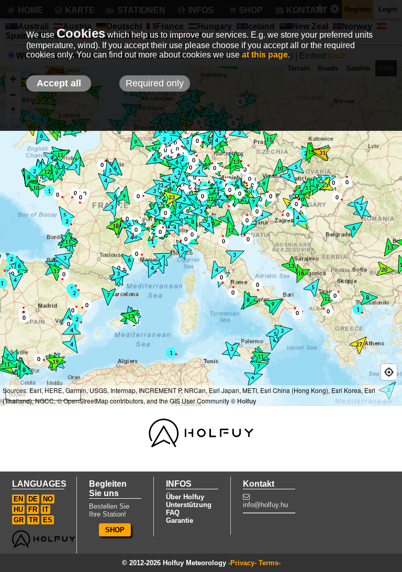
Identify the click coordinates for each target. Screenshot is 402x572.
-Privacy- (242, 563)
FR (32, 509)
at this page (265, 54)
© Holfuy (243, 401)
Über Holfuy (185, 497)
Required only (155, 83)
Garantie (179, 520)
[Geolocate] (389, 372)
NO (48, 499)
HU (18, 509)
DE (33, 499)
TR (33, 520)
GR (19, 520)
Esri (35, 390)
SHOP (115, 530)
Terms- (270, 563)
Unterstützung (188, 505)
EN (18, 499)
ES (47, 520)
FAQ (173, 513)
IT (45, 509)
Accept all (59, 83)
